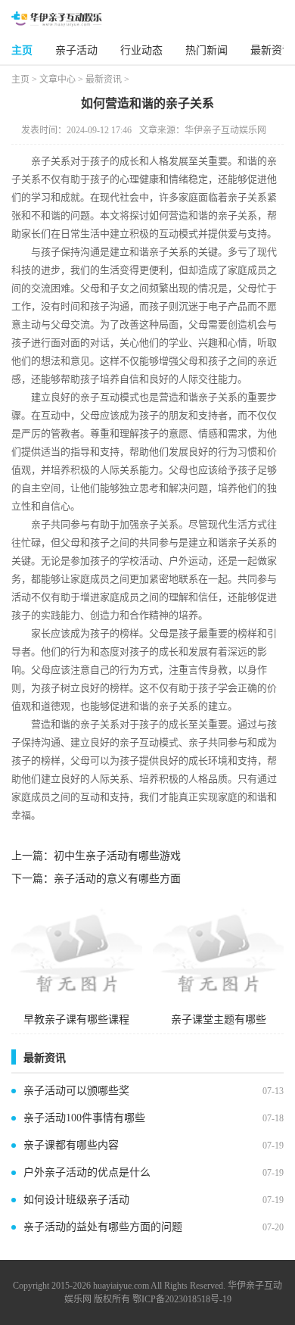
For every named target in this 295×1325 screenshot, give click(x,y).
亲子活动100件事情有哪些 (84, 1118)
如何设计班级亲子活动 (76, 1199)
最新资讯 (271, 50)
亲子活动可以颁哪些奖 (76, 1090)
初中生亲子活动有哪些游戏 (117, 856)
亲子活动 (76, 50)
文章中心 (57, 79)
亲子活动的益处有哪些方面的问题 (102, 1227)
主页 (22, 50)
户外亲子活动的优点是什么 (87, 1172)
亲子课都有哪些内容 (71, 1145)
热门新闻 (206, 50)
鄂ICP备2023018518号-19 (181, 1299)
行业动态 (141, 50)
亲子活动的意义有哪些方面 (117, 878)
